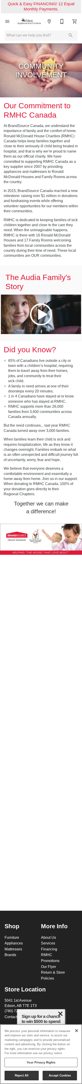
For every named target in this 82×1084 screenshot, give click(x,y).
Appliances (14, 943)
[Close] (77, 1031)
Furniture (12, 937)
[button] (7, 21)
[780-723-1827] (61, 21)
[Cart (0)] (74, 21)
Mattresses (13, 949)
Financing (49, 949)
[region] (41, 1054)
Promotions (50, 961)
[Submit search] (71, 35)
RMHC (46, 955)
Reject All (21, 1075)
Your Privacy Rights (41, 1062)
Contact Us (14, 1017)
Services (48, 943)
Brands (10, 955)
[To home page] (29, 21)
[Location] (49, 21)
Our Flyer (48, 967)
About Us (48, 937)
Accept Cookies (60, 1075)
